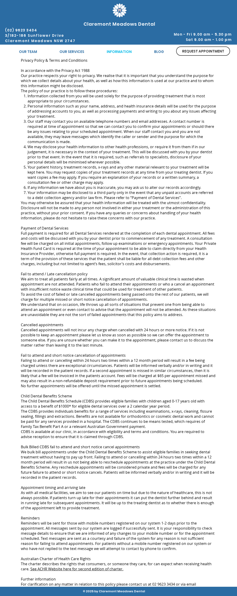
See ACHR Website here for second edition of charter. (76, 568)
